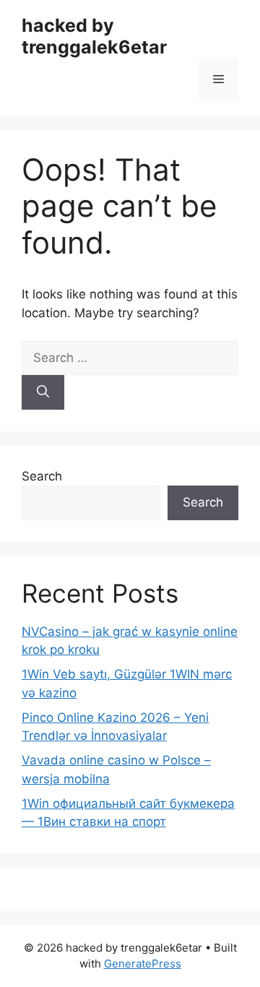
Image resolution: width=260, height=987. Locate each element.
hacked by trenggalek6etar (94, 36)
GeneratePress (142, 963)
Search (42, 476)
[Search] (43, 392)
